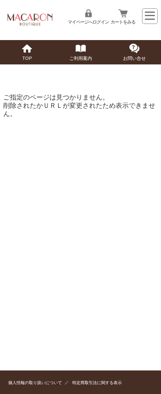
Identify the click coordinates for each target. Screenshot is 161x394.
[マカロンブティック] (28, 25)
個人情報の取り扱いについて (35, 382)
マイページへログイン (88, 21)
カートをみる (123, 21)
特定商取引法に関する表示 (97, 382)
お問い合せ (134, 58)
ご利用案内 (80, 58)
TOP (27, 58)
